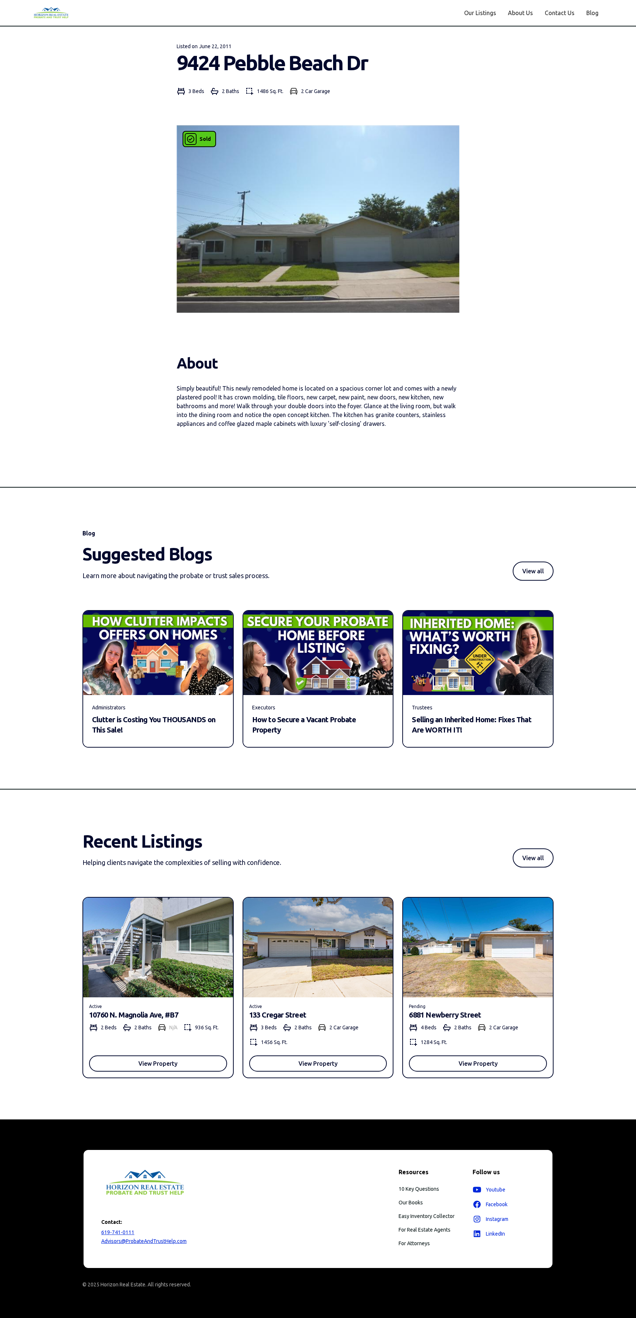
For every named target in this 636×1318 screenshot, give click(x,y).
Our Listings (480, 13)
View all (533, 571)
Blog (592, 13)
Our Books (411, 1202)
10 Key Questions (419, 1189)
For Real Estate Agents (425, 1230)
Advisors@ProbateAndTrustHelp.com (144, 1241)
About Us (520, 13)
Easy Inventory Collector (427, 1216)
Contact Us (560, 13)
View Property (157, 1063)
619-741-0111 (117, 1232)
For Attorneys (414, 1243)
